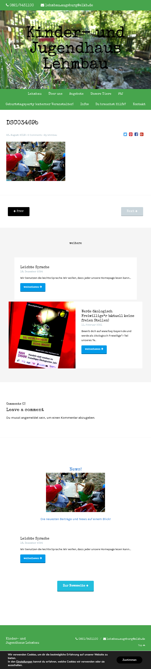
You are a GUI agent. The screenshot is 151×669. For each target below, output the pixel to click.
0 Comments (35, 135)
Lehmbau (34, 94)
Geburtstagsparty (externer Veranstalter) (40, 104)
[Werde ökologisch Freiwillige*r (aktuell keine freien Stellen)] (42, 335)
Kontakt (139, 104)
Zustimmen (129, 660)
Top (140, 645)
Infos (84, 104)
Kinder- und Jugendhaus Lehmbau (75, 49)
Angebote (76, 94)
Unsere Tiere (100, 94)
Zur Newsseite (74, 585)
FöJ (120, 94)
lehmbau (52, 135)
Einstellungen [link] (24, 661)
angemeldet (29, 417)
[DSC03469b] (125, 134)
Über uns (55, 94)
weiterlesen (32, 287)
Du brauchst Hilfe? (111, 104)
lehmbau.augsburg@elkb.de (69, 5)
